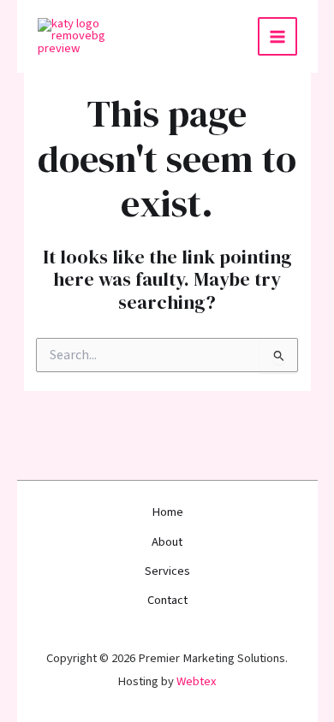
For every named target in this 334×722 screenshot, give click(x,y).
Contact (167, 600)
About (167, 542)
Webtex (196, 681)
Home (167, 512)
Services (167, 571)
